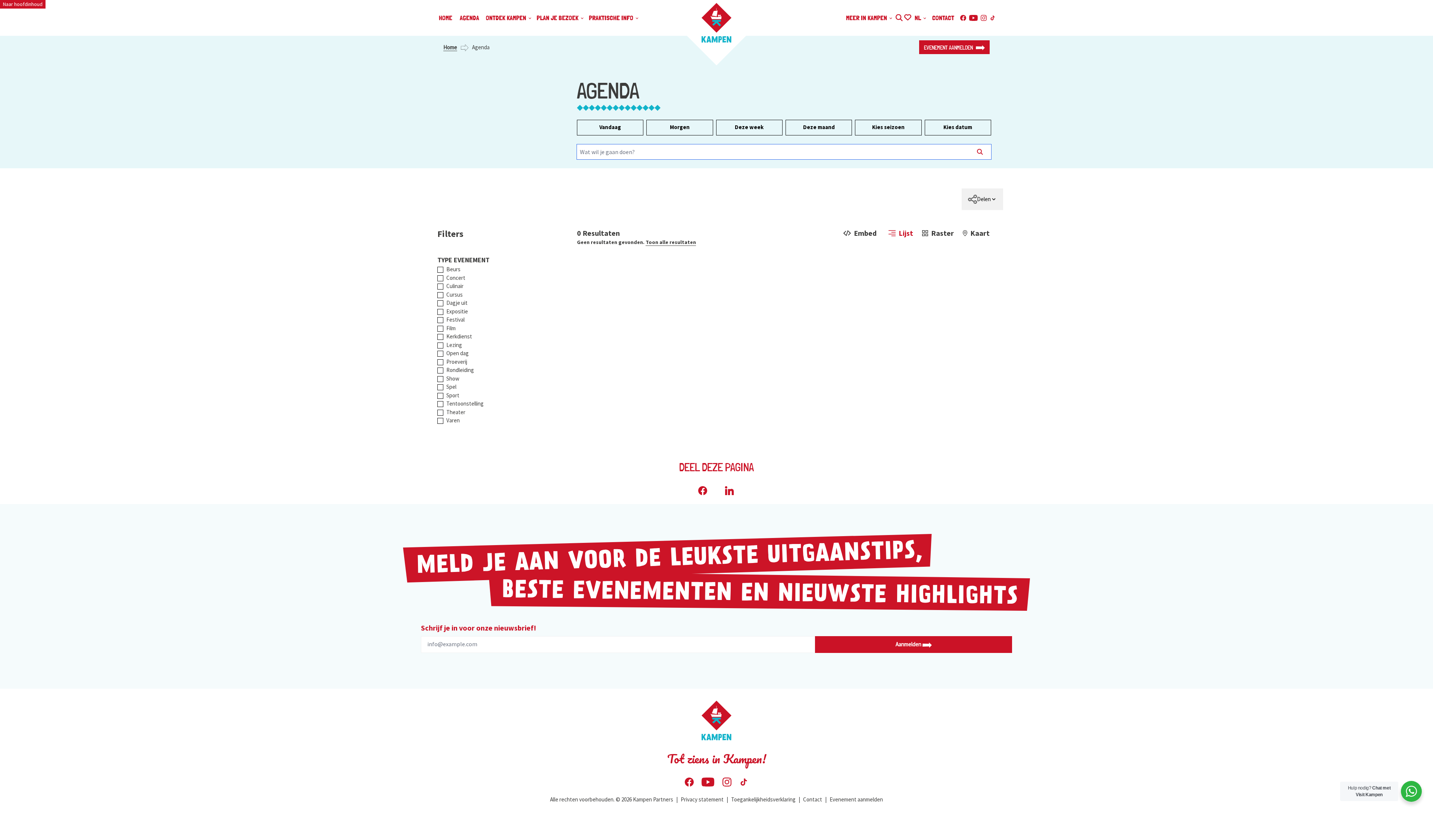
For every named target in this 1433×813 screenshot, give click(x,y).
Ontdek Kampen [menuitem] (507, 18)
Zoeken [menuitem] (898, 16)
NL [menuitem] (918, 18)
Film (451, 328)
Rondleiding (460, 369)
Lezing (454, 344)
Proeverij (456, 361)
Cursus (454, 294)
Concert (455, 277)
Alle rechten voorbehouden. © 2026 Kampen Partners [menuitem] (611, 799)
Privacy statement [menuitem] (702, 799)
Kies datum (957, 127)
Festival (455, 319)
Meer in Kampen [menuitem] (867, 18)
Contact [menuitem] (943, 18)
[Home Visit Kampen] (716, 23)
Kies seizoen (888, 127)
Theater (455, 412)
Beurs (453, 269)
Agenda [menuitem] (469, 18)
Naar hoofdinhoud (23, 4)
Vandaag (610, 127)
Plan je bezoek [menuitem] (558, 18)
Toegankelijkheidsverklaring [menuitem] (763, 799)
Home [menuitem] (445, 18)
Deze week (749, 127)
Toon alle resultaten (671, 242)
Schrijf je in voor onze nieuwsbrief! (478, 627)
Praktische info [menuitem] (612, 18)
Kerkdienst (459, 336)
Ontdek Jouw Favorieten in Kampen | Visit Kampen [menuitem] (907, 16)
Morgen (680, 127)
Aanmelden (909, 644)
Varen (453, 420)
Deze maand (819, 127)
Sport (452, 395)
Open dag (457, 353)
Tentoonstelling (465, 403)
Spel (451, 386)
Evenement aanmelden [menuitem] (856, 799)
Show (452, 378)
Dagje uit (457, 302)
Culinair (454, 286)
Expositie (457, 311)
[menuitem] (982, 199)
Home (450, 47)
